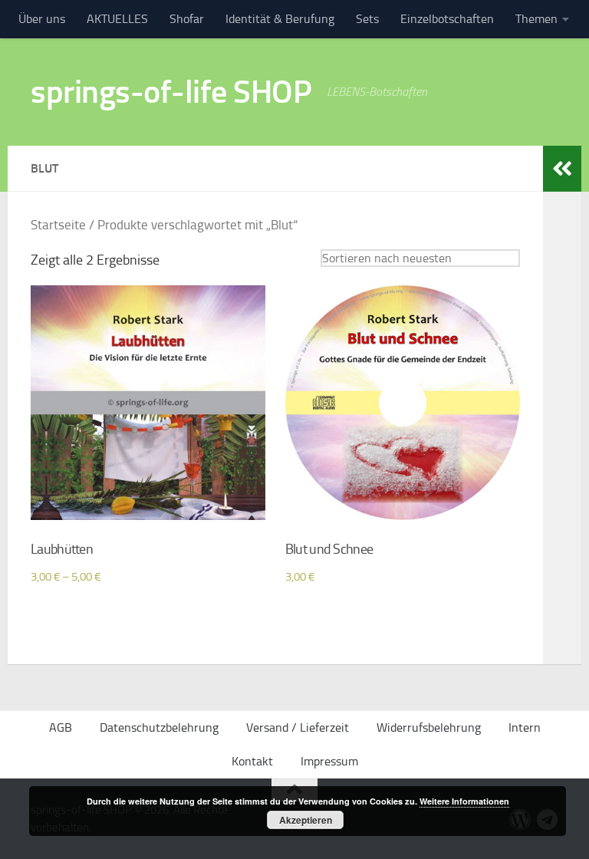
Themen (536, 19)
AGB (60, 727)
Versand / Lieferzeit (297, 727)
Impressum (329, 761)
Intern (524, 727)
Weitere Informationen (464, 801)
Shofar (186, 19)
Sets (367, 19)
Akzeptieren (305, 820)
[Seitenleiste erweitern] (562, 169)
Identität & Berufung (279, 19)
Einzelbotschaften (447, 19)
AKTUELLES (117, 19)
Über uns (41, 19)
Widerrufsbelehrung (429, 727)
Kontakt (252, 761)
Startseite (58, 225)
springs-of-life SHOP (171, 92)
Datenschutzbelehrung (159, 727)
